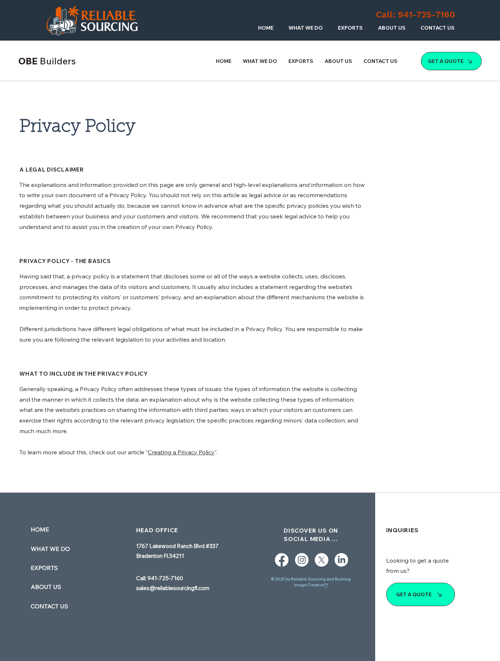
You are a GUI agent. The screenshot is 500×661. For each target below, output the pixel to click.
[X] (321, 560)
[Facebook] (281, 560)
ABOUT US (46, 586)
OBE (47, 61)
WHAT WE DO (50, 548)
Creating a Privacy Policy (181, 452)
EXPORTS (44, 567)
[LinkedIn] (341, 560)
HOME (40, 529)
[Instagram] (302, 560)
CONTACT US (49, 606)
